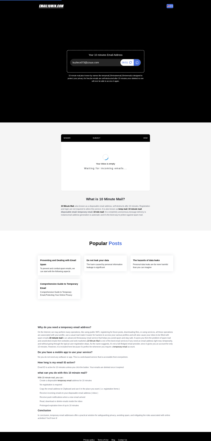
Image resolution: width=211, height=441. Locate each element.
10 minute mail (135, 209)
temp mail (122, 209)
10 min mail (98, 212)
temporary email (120, 347)
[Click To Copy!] (137, 62)
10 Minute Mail (67, 206)
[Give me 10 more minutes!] (130, 62)
